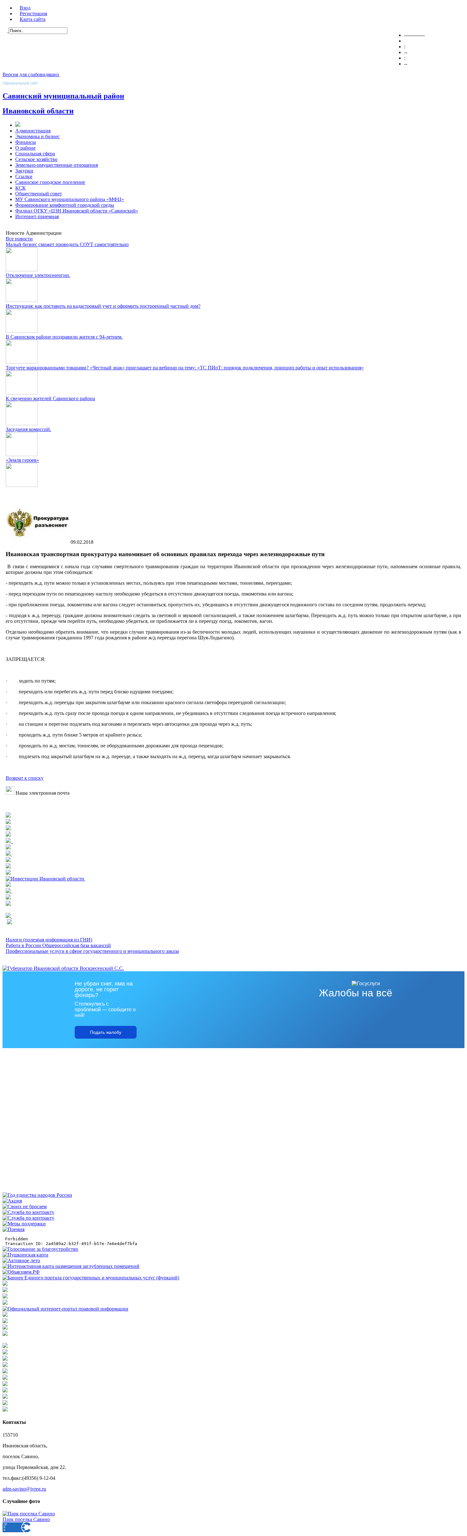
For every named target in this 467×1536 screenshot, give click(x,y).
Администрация (33, 130)
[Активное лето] (21, 1260)
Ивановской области (38, 111)
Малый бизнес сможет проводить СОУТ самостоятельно (67, 244)
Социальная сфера (35, 153)
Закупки (24, 170)
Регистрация (33, 13)
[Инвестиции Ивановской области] (45, 878)
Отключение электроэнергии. (38, 275)
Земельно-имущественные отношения (56, 165)
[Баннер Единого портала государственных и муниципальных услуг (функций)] (91, 1277)
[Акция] (12, 1200)
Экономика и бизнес (37, 136)
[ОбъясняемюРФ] (21, 1272)
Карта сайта (32, 19)
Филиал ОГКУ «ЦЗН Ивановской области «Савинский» (76, 210)
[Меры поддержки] (24, 1223)
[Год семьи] (37, 1195)
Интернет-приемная (37, 216)
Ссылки (23, 176)
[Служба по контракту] (28, 1212)
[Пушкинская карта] (25, 1254)
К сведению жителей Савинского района (50, 398)
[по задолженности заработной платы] (5, 1328)
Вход (25, 7)
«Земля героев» (22, 460)
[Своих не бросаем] (25, 1206)
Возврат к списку (25, 778)
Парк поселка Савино (26, 1519)
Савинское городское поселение (50, 182)
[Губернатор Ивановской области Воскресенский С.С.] (63, 968)
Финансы (25, 142)
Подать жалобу (105, 1032)
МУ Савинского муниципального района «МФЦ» (69, 199)
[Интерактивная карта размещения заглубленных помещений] (71, 1266)
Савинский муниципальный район (63, 96)
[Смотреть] (8, 860)
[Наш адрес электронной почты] (10, 793)
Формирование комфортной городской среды (64, 205)
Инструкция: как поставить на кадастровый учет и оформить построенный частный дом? (103, 306)
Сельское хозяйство (36, 159)
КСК (20, 188)
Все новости (19, 238)
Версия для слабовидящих (31, 74)
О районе (25, 148)
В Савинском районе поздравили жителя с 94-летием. (64, 337)
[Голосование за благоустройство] (40, 1249)
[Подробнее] (8, 828)
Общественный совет (38, 193)
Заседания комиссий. (28, 429)
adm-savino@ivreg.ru (24, 1489)
